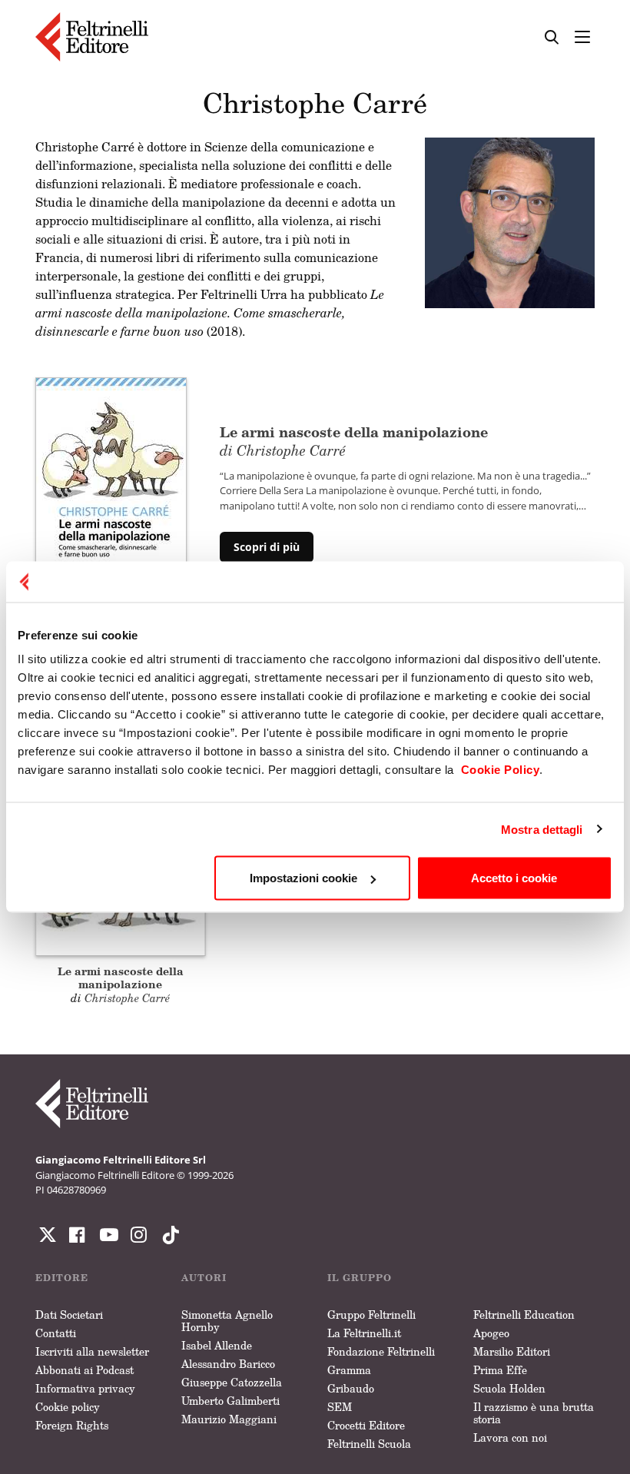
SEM (339, 1407)
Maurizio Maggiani (229, 1419)
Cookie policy (67, 1407)
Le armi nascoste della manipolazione (354, 440)
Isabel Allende (216, 1345)
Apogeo (491, 1333)
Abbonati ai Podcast (84, 1370)
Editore (61, 1277)
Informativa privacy (85, 1388)
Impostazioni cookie (303, 878)
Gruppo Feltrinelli (371, 1314)
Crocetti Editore (366, 1425)
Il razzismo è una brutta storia (533, 1413)
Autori (204, 1277)
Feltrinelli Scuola (369, 1444)
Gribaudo (350, 1388)
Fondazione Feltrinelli (381, 1351)
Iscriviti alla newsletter (92, 1351)
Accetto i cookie (514, 878)
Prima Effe (500, 1370)
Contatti (55, 1333)
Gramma (349, 1370)
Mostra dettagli (542, 828)
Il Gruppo (359, 1277)
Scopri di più (267, 546)
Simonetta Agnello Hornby (227, 1320)
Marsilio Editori (511, 1351)
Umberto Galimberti (230, 1401)
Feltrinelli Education (524, 1314)
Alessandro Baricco (228, 1364)
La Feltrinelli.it (364, 1333)
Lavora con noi (510, 1437)
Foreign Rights (71, 1425)
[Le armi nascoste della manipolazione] (111, 491)
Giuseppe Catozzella (231, 1382)
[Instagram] (167, 1235)
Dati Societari (69, 1314)
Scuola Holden (509, 1388)
